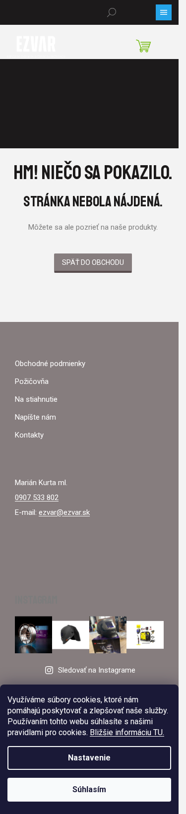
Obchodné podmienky (50, 363)
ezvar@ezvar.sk (64, 512)
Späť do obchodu (93, 262)
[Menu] (164, 12)
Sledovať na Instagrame (96, 670)
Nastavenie (89, 757)
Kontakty (29, 435)
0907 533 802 (37, 497)
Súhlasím (89, 789)
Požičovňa (32, 381)
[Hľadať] (112, 12)
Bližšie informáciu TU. (127, 732)
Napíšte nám (35, 417)
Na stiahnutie (36, 399)
